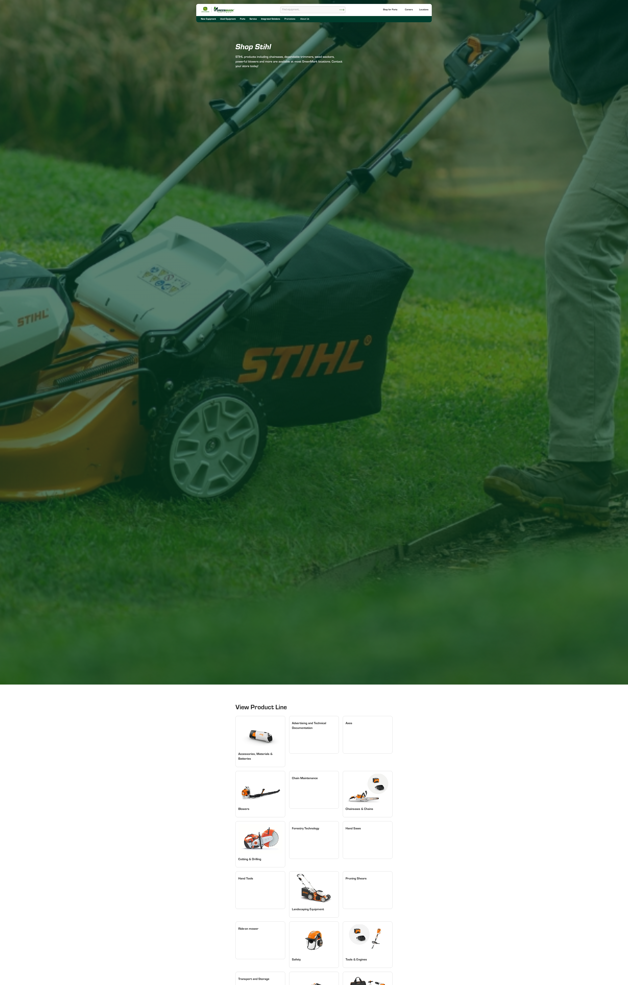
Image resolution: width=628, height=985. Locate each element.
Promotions (289, 19)
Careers (409, 10)
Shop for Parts (390, 10)
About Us (304, 19)
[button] (424, 10)
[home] (224, 10)
